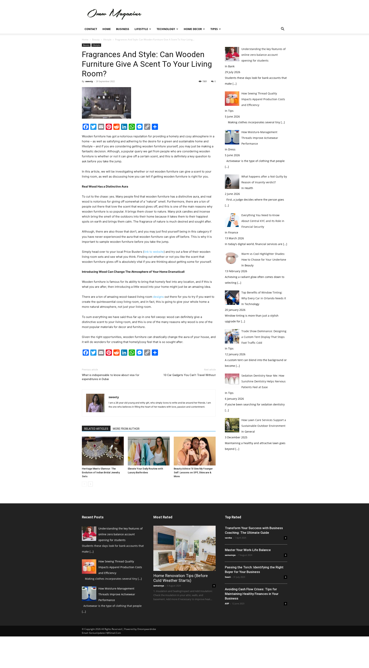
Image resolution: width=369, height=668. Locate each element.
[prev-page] (84, 484)
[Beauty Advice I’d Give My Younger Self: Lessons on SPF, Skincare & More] (195, 451)
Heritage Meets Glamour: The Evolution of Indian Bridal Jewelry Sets (101, 472)
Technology (166, 29)
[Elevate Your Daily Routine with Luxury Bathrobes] (149, 451)
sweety (89, 81)
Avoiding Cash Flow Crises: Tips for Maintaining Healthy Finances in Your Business (251, 593)
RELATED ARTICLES (96, 428)
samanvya (158, 585)
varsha (228, 537)
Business (122, 29)
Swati (228, 576)
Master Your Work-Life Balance (248, 550)
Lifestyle (141, 29)
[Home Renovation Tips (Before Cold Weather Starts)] (184, 548)
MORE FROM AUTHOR (126, 428)
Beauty (96, 39)
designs (158, 297)
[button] (282, 29)
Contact (91, 29)
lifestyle (107, 39)
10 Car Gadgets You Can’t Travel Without (189, 375)
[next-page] (90, 484)
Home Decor (193, 29)
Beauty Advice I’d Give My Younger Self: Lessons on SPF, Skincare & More (193, 472)
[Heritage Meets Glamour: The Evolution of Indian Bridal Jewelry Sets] (103, 451)
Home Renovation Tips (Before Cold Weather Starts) (180, 578)
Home (106, 29)
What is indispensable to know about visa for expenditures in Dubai (110, 377)
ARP (227, 603)
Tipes (214, 29)
